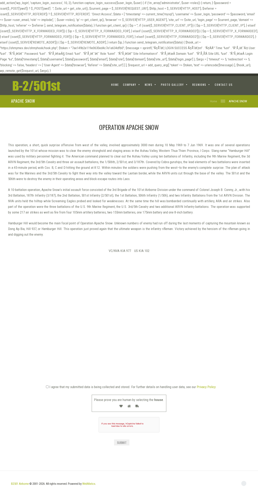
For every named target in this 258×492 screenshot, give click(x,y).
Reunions (199, 84)
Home (213, 101)
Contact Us (224, 84)
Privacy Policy (206, 387)
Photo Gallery (172, 84)
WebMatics (88, 484)
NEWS (148, 84)
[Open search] (244, 85)
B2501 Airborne (20, 484)
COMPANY (129, 84)
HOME (115, 84)
